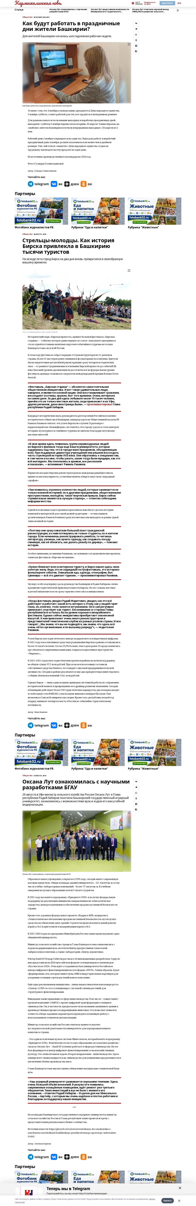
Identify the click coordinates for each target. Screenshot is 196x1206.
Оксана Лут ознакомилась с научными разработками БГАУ (68, 10)
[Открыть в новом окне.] (38, 184)
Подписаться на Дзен (149, 3)
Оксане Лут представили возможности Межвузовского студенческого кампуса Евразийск (110, 10)
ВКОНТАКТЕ (167, 3)
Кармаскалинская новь (38, 3)
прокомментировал (99, 404)
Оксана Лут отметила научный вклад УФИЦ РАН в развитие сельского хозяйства (150, 10)
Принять (167, 1200)
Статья (19, 9)
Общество (27, 17)
